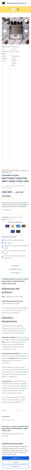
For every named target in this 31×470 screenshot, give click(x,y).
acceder (9, 433)
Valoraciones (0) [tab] (15, 272)
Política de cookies (11, 454)
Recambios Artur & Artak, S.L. (17, 3)
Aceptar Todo (15, 458)
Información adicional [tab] (15, 269)
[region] (15, 455)
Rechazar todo (15, 466)
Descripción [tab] (15, 265)
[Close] (29, 442)
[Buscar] (18, 9)
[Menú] (13, 9)
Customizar (16, 462)
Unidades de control (15, 217)
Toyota (9, 219)
